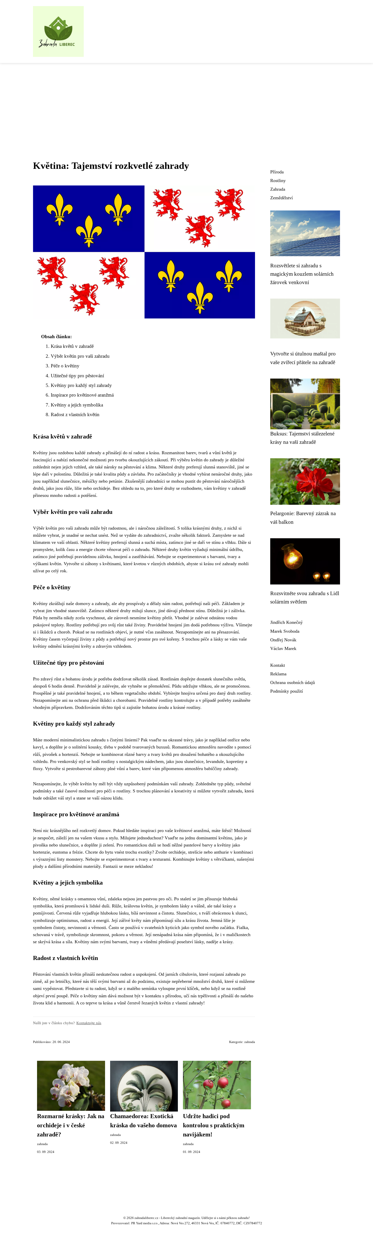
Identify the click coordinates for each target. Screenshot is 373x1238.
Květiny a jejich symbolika (77, 405)
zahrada (249, 1042)
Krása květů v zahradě (72, 346)
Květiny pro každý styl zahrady (81, 385)
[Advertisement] (186, 101)
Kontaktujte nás (88, 1023)
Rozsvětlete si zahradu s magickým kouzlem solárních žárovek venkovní (302, 274)
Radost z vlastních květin (75, 414)
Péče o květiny (65, 365)
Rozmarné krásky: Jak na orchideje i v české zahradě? (70, 1125)
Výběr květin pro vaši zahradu (80, 356)
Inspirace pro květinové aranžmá (82, 395)
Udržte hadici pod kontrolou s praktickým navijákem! (213, 1125)
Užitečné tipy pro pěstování (77, 375)
